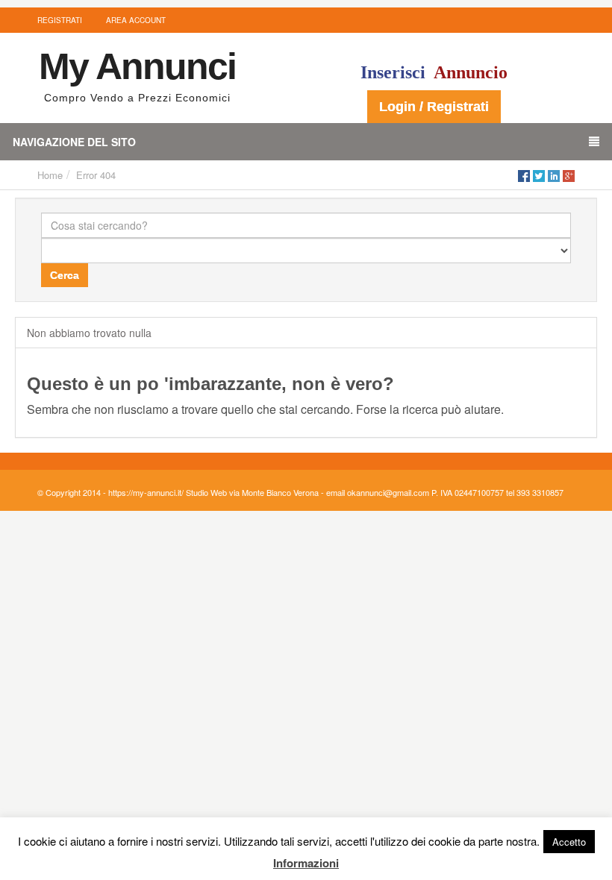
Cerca (64, 275)
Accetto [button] (569, 842)
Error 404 (96, 175)
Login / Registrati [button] (434, 106)
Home (50, 175)
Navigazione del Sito (74, 141)
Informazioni (306, 863)
